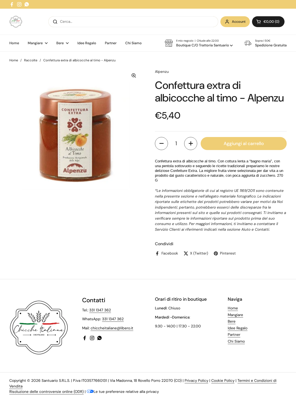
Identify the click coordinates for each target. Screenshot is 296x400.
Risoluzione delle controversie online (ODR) (46, 391)
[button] (268, 21)
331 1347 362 (100, 310)
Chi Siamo (236, 341)
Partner (234, 334)
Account (239, 21)
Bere (232, 321)
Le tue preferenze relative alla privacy (126, 391)
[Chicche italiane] (15, 21)
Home (13, 60)
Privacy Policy (196, 380)
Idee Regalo (237, 328)
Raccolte (30, 60)
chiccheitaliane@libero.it (112, 328)
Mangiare (235, 314)
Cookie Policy (222, 380)
